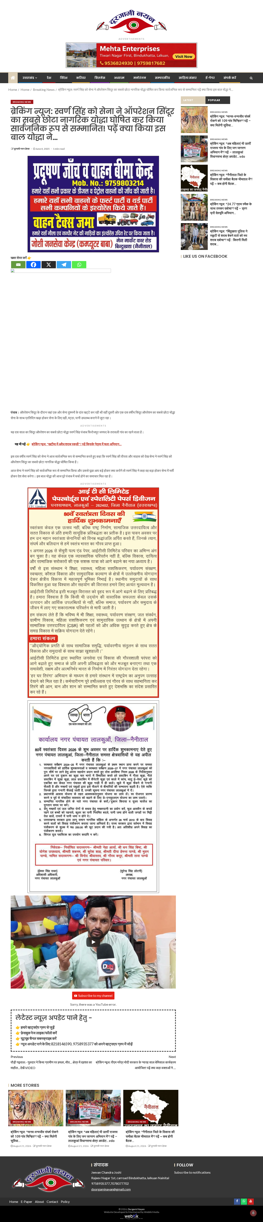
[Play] (93, 942)
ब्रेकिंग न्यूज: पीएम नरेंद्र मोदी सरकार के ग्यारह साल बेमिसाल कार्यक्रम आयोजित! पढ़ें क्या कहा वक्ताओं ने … (136, 1062)
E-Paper (26, 1201)
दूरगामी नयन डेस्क (22, 148)
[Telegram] (64, 264)
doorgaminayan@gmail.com (111, 1189)
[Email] (18, 264)
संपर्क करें (230, 78)
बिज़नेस (100, 78)
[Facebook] (33, 264)
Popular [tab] (214, 100)
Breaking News (22, 102)
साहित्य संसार (188, 78)
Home (13, 1201)
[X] (49, 264)
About (39, 1201)
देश (49, 78)
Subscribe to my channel (95, 995)
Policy (65, 1201)
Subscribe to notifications (192, 1172)
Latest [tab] (188, 100)
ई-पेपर (210, 78)
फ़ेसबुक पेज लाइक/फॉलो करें (39, 1033)
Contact (52, 1201)
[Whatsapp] (79, 264)
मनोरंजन (139, 78)
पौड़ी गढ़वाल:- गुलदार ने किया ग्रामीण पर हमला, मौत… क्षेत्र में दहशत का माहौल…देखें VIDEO (51, 1062)
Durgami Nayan (136, 1209)
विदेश (63, 78)
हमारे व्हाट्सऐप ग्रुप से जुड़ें (37, 1027)
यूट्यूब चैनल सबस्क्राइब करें (39, 1038)
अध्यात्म (119, 78)
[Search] (251, 78)
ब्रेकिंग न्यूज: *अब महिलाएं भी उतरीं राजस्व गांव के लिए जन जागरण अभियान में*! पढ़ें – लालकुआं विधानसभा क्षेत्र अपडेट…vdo (93, 1136)
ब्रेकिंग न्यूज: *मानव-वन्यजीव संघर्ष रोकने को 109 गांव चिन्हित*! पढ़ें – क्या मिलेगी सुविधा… (34, 1136)
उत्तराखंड (28, 78)
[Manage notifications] (253, 1213)
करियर (81, 78)
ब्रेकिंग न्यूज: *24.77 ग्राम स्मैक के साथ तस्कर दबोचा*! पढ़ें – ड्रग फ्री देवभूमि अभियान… (231, 208)
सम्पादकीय (162, 78)
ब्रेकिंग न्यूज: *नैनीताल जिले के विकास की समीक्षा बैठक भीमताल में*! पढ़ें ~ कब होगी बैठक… (150, 1136)
